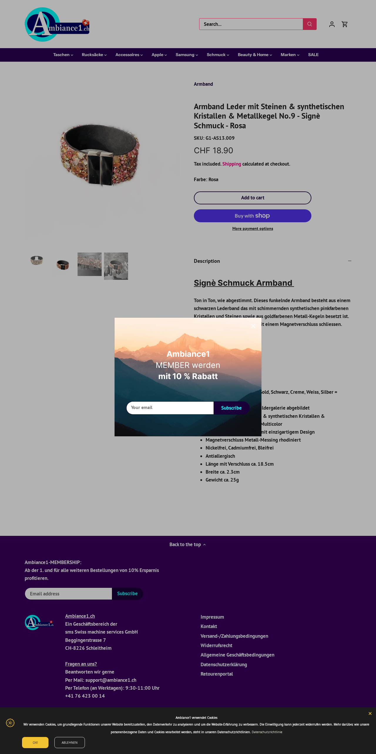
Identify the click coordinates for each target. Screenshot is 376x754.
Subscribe (231, 408)
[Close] (253, 325)
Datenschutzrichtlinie (267, 732)
